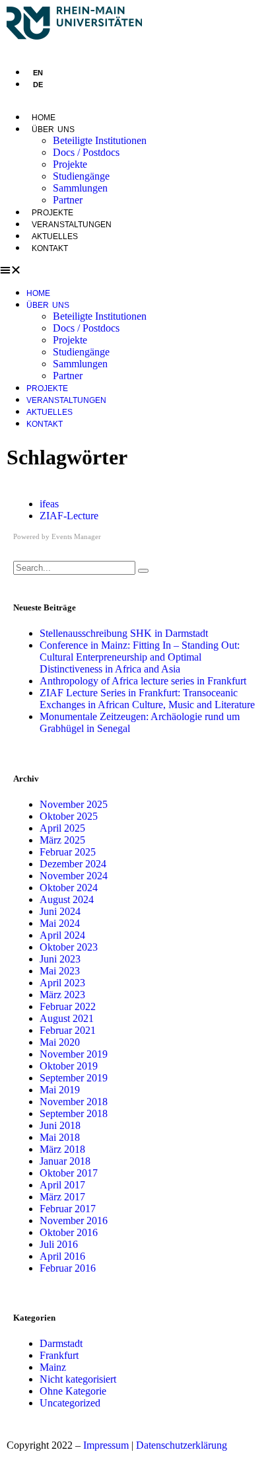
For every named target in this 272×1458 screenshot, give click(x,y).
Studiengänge (81, 176)
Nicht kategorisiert (78, 1379)
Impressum (106, 1445)
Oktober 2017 (69, 1173)
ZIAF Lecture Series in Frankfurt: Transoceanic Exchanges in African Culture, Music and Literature (147, 698)
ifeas (49, 503)
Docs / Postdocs (86, 152)
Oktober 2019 (69, 1066)
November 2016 (74, 1220)
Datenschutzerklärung (181, 1445)
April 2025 (62, 828)
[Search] (143, 571)
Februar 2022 (68, 1006)
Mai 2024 (60, 923)
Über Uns (53, 129)
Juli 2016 (59, 1244)
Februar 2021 (68, 1030)
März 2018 (62, 1149)
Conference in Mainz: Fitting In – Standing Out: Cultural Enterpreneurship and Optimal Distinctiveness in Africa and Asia (140, 656)
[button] (136, 270)
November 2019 (74, 1054)
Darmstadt (61, 1343)
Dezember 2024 (73, 863)
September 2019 (74, 1077)
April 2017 (62, 1184)
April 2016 (62, 1256)
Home (43, 117)
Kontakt (50, 248)
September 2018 (74, 1113)
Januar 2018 (65, 1161)
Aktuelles (55, 236)
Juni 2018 (60, 1125)
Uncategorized (70, 1402)
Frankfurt (59, 1355)
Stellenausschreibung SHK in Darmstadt (124, 633)
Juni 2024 (60, 911)
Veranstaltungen (72, 224)
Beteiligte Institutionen (100, 140)
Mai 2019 (60, 1089)
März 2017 (62, 1196)
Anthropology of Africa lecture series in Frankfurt (143, 680)
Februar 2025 (68, 851)
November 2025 (74, 804)
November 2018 (74, 1101)
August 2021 (67, 1018)
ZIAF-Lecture (69, 515)
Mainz (53, 1367)
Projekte (70, 164)
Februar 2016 (68, 1268)
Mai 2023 (60, 970)
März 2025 (62, 840)
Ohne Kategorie (73, 1391)
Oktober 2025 (69, 816)
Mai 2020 (60, 1042)
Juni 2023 (60, 959)
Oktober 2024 (69, 887)
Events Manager (76, 536)
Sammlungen (80, 188)
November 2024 (74, 875)
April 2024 (62, 935)
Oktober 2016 (69, 1232)
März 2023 (62, 994)
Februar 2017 (68, 1208)
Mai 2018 (60, 1137)
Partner (68, 199)
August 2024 (67, 899)
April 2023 (62, 982)
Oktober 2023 (69, 947)
